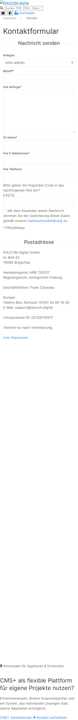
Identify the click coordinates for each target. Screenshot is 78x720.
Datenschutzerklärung (45, 221)
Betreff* (8, 71)
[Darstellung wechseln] (10, 13)
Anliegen (9, 55)
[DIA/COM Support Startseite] (39, 2)
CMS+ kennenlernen (16, 717)
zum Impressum (15, 337)
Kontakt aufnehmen (52, 717)
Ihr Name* (10, 137)
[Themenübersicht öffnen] (3, 13)
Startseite (10, 18)
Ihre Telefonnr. (12, 169)
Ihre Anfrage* (12, 87)
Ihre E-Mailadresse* (16, 153)
